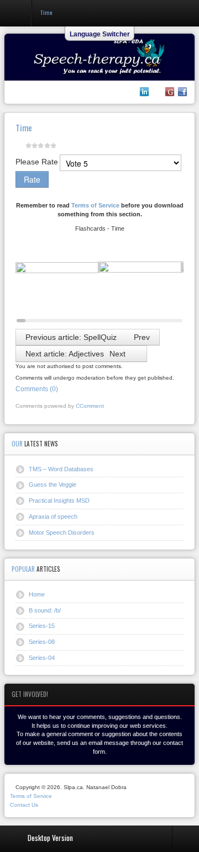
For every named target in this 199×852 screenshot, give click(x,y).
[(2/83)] (139, 282)
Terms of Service (95, 205)
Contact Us (24, 805)
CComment (90, 406)
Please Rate (36, 161)
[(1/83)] (56, 282)
